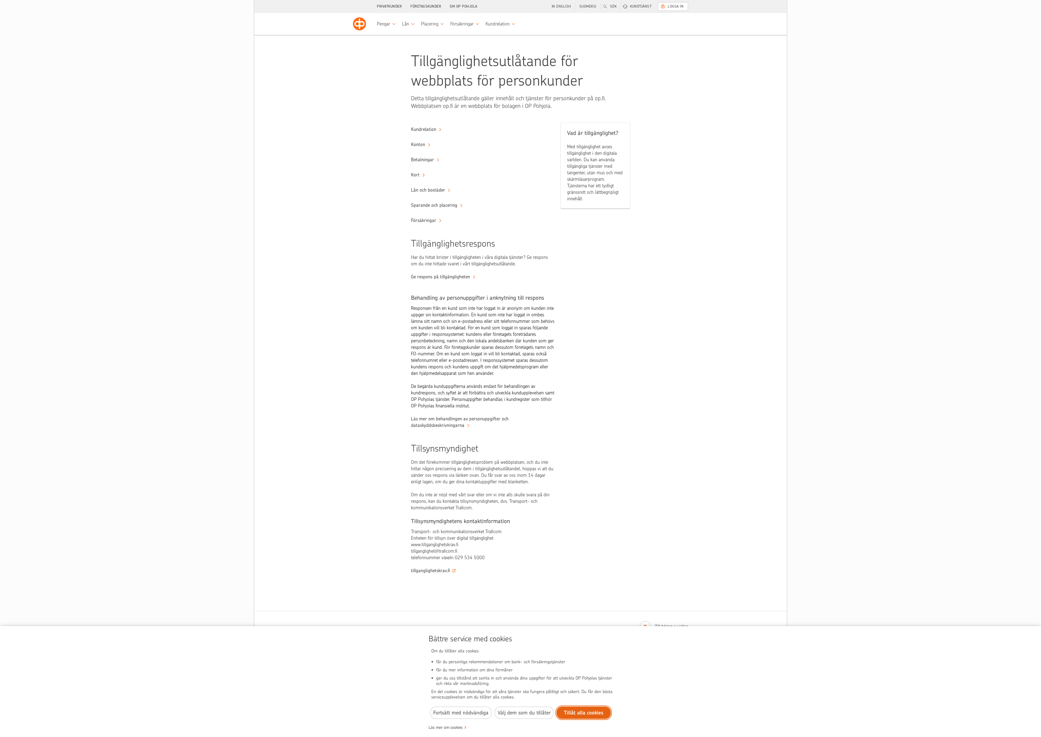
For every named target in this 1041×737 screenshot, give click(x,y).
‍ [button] (430, 570)
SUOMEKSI (587, 6)
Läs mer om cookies (446, 727)
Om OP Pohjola (463, 6)
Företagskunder (425, 6)
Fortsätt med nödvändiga (461, 713)
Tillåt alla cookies (583, 713)
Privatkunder (389, 6)
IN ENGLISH (561, 6)
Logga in (675, 6)
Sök (613, 6)
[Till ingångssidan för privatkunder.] (359, 23)
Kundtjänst (640, 6)
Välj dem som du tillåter (524, 713)
